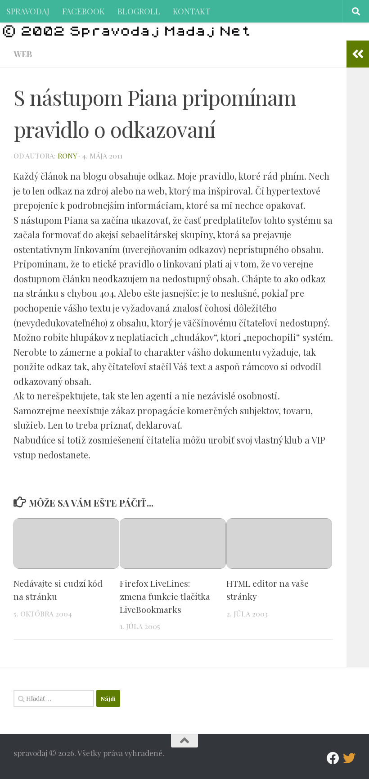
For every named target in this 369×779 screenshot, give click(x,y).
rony (67, 155)
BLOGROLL (138, 11)
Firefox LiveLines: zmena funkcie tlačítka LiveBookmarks (165, 596)
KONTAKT (192, 11)
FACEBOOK (83, 11)
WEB (23, 53)
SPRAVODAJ (28, 11)
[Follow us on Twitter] (349, 758)
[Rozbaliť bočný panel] (357, 54)
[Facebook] (333, 758)
